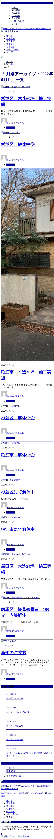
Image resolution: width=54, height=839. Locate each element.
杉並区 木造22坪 (14, 726)
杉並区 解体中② (18, 417)
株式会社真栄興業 (15, 123)
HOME (15, 8)
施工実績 (16, 13)
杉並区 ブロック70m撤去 (18, 712)
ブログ (15, 24)
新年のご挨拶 (13, 652)
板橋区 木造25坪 (14, 698)
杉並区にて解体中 (18, 492)
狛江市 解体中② (18, 454)
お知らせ (10, 165)
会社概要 (16, 18)
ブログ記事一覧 (13, 776)
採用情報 (16, 15)
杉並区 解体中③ (18, 144)
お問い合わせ (18, 21)
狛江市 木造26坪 (14, 739)
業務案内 (16, 10)
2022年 (9, 64)
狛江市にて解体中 (18, 529)
